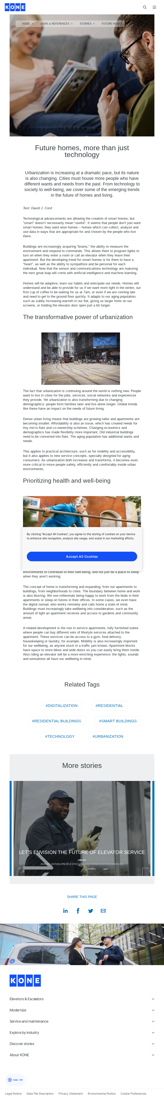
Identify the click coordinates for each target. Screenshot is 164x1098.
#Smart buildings (118, 721)
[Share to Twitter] (91, 911)
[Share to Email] (103, 911)
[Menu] (154, 7)
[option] (82, 828)
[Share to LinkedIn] (65, 911)
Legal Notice (13, 1093)
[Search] (145, 7)
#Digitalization (62, 706)
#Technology (60, 736)
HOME (26, 23)
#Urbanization (108, 736)
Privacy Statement (71, 1093)
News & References (54, 23)
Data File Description (40, 1093)
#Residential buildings (56, 721)
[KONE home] (15, 7)
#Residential (109, 706)
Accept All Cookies (82, 556)
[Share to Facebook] (78, 911)
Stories (85, 23)
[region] (82, 549)
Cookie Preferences (133, 1093)
